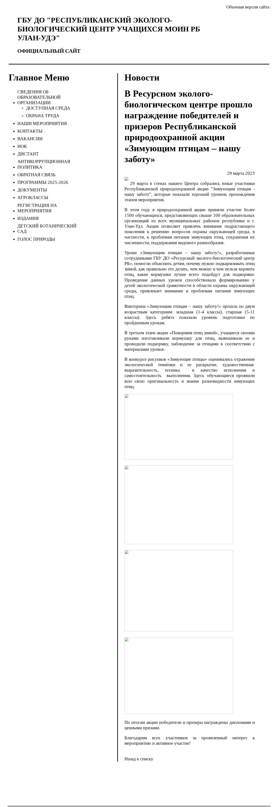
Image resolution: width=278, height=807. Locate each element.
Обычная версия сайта (247, 7)
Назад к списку (138, 758)
